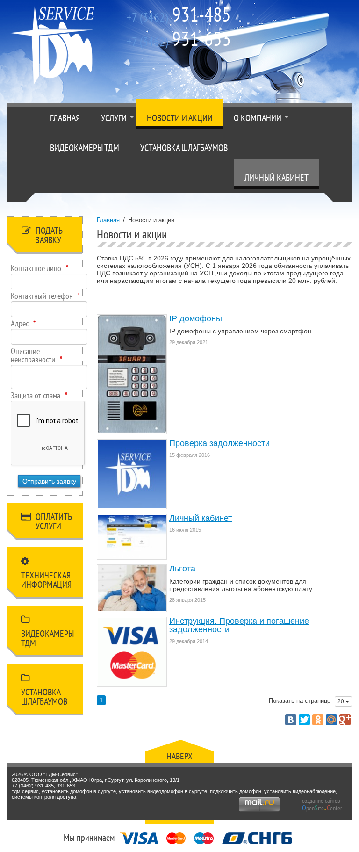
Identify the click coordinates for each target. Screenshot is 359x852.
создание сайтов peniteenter (322, 804)
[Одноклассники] (317, 719)
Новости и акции (180, 118)
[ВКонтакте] (290, 719)
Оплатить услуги (54, 521)
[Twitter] (304, 719)
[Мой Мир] (331, 719)
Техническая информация (46, 580)
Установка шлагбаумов (184, 148)
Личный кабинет (276, 178)
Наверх (179, 756)
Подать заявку (49, 235)
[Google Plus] (345, 719)
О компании (257, 118)
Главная (65, 118)
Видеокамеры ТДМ (84, 148)
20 (341, 701)
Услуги (114, 118)
